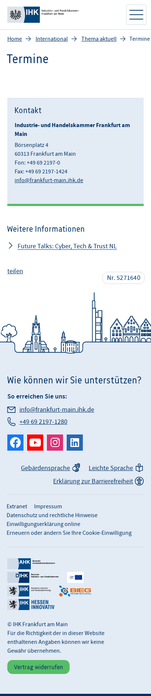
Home (14, 39)
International (52, 39)
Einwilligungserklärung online (43, 524)
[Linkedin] (75, 442)
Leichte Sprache (111, 468)
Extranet (17, 506)
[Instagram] (55, 442)
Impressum (48, 506)
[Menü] (136, 14)
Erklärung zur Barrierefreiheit (93, 481)
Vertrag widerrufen (38, 667)
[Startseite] (62, 15)
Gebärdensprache (45, 468)
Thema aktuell (99, 39)
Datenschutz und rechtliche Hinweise (52, 515)
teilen (15, 271)
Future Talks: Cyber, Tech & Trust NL (67, 246)
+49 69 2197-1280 (43, 422)
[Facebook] (15, 442)
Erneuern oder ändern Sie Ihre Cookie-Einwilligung (69, 533)
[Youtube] (35, 442)
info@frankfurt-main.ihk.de (49, 180)
